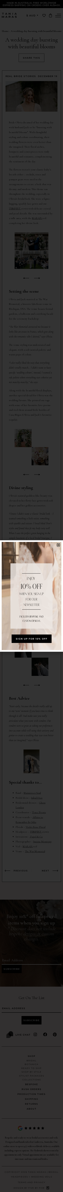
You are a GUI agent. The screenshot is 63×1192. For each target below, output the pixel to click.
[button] (58, 545)
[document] (31, 596)
